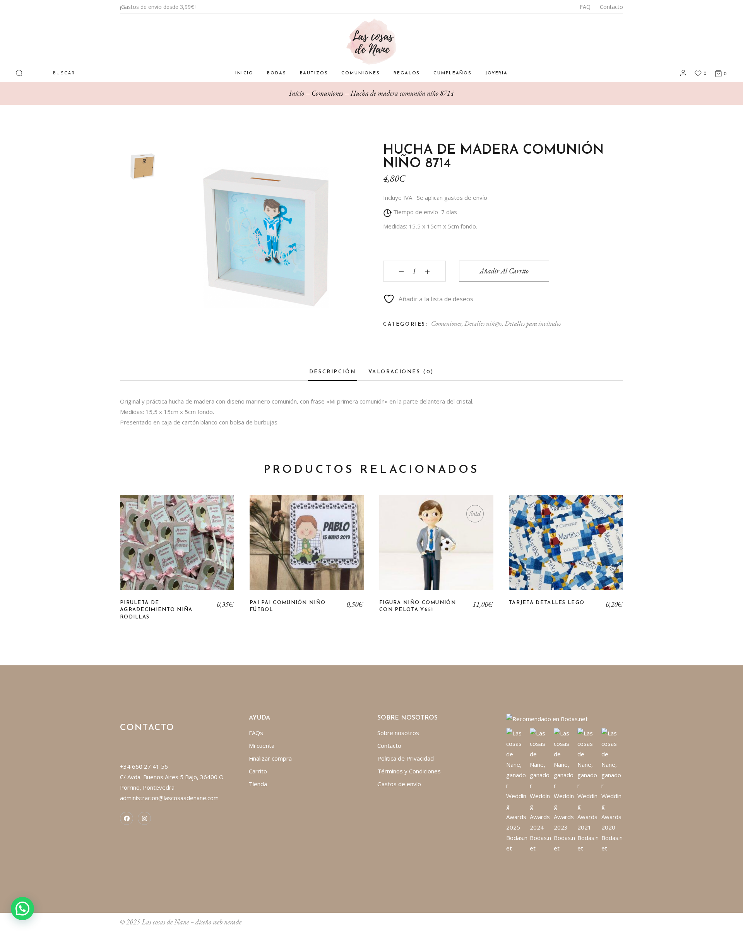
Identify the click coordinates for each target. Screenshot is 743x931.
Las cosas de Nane (165, 921)
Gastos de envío (399, 784)
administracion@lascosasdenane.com (169, 798)
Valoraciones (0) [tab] (401, 371)
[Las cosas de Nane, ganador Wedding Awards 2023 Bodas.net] (565, 790)
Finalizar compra (270, 758)
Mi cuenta (261, 745)
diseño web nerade (218, 921)
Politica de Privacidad (405, 758)
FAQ (585, 6)
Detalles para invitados (533, 323)
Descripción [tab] (332, 371)
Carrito (258, 771)
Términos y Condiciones (409, 771)
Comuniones (446, 323)
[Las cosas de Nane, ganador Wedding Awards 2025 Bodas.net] (517, 790)
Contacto (611, 6)
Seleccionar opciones (177, 548)
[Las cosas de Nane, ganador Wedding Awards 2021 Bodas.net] (588, 790)
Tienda (258, 784)
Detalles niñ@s (483, 323)
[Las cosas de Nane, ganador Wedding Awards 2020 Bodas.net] (612, 790)
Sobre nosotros (398, 733)
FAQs (256, 733)
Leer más (436, 548)
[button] (22, 908)
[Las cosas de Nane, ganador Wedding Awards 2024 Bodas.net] (541, 790)
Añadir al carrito (504, 270)
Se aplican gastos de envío (452, 197)
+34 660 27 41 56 (144, 766)
